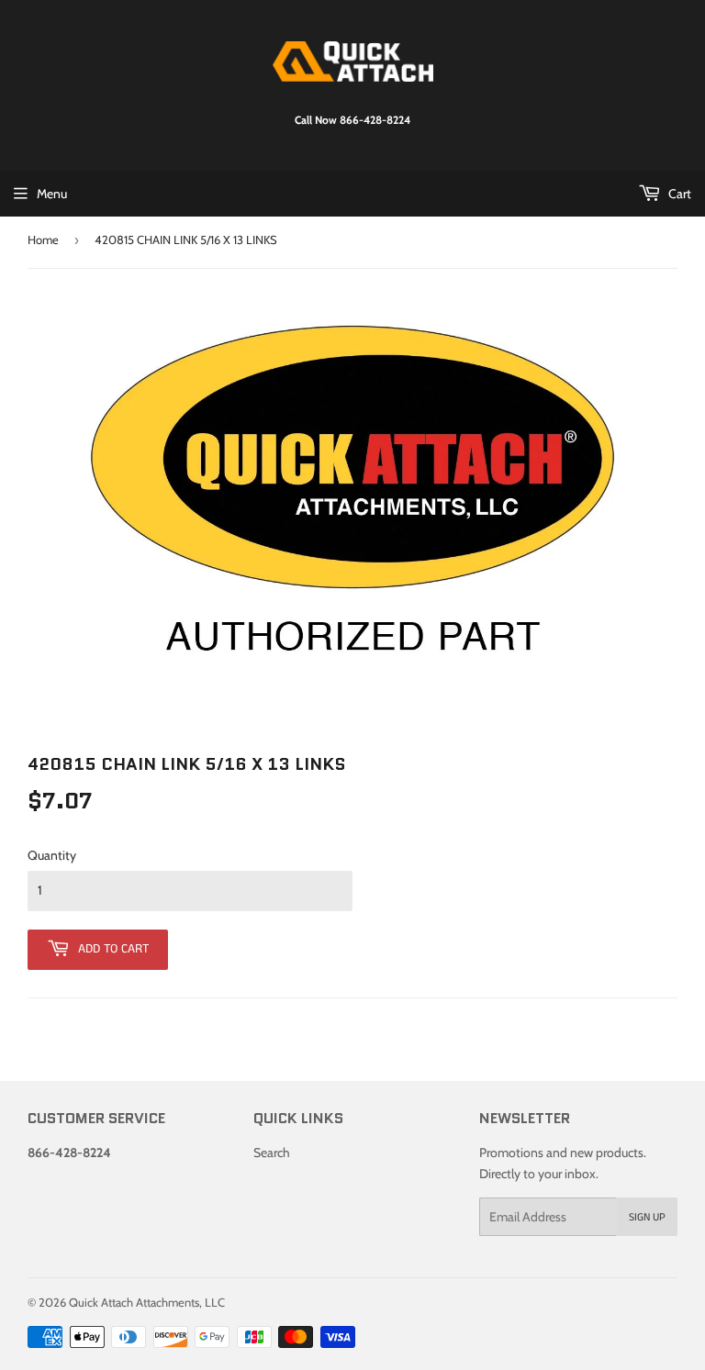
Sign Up (647, 1217)
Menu (52, 193)
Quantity (52, 855)
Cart (678, 193)
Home (43, 239)
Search (271, 1152)
